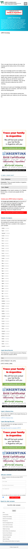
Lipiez (3, 283)
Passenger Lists (5, 520)
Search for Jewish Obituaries (7, 532)
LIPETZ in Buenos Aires (7, 418)
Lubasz (3, 336)
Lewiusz (3, 255)
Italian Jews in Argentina (7, 537)
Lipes (3, 270)
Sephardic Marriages (6, 539)
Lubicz (3, 338)
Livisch (3, 306)
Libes (3, 263)
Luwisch (3, 346)
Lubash (3, 333)
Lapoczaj (3, 233)
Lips (2, 293)
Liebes (3, 265)
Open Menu (25, 3)
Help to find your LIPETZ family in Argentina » (14, 212)
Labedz (3, 228)
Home (4, 512)
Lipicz (3, 278)
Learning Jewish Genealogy (7, 516)
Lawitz (3, 235)
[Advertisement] (14, 48)
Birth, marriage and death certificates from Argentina (11, 541)
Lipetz (3, 273)
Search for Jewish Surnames (7, 518)
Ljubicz (3, 311)
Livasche (3, 303)
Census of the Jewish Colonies (8, 524)
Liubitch (3, 301)
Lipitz (3, 288)
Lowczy (3, 321)
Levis (3, 240)
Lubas (3, 328)
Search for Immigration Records (8, 522)
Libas (3, 260)
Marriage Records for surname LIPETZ (11, 428)
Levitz (3, 245)
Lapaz (3, 230)
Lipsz (3, 296)
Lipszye (3, 298)
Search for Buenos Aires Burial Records (9, 530)
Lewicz (3, 250)
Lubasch (3, 331)
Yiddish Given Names (6, 528)
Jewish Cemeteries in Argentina (8, 526)
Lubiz (3, 343)
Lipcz (3, 268)
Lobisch (3, 313)
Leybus (3, 258)
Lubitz (3, 341)
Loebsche (3, 316)
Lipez (3, 275)
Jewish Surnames (5, 514)
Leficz (3, 238)
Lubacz (3, 326)
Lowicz (3, 323)
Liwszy (3, 308)
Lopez (3, 318)
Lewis (3, 253)
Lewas (3, 248)
